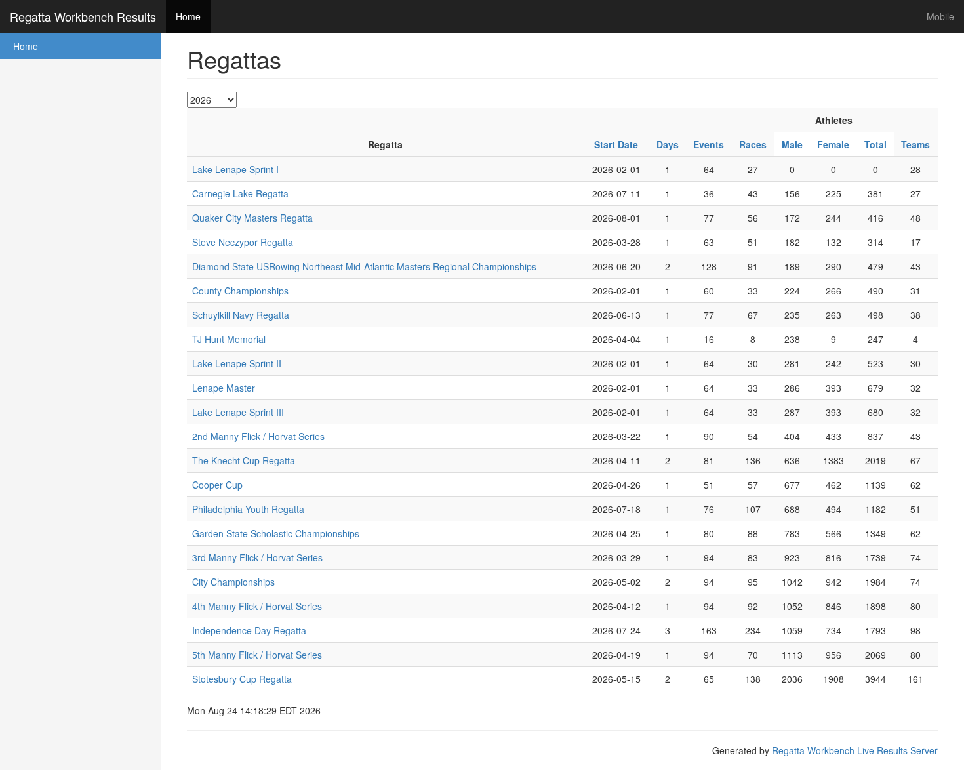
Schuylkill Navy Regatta (240, 314)
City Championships (233, 581)
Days (667, 144)
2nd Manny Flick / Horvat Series (258, 436)
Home (188, 16)
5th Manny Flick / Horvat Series (257, 654)
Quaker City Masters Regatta (252, 217)
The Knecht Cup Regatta (243, 460)
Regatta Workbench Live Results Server (855, 750)
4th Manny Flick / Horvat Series (257, 606)
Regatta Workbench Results (83, 16)
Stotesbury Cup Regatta (242, 678)
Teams (915, 144)
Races (753, 144)
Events (708, 144)
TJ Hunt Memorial (229, 339)
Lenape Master (223, 387)
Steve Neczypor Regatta (242, 242)
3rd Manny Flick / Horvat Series (257, 557)
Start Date (616, 144)
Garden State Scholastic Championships (275, 533)
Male (792, 144)
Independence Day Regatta (249, 630)
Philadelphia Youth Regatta (248, 509)
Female (833, 144)
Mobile (940, 16)
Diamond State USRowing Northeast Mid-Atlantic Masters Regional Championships (364, 266)
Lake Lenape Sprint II (236, 363)
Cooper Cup (217, 484)
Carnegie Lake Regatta (240, 193)
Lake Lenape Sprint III (238, 411)
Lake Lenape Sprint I (235, 169)
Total (875, 144)
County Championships (240, 290)
